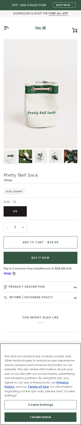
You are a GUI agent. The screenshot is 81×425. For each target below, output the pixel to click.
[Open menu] (10, 28)
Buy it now (41, 258)
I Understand (40, 417)
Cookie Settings (40, 405)
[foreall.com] (41, 28)
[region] (40, 384)
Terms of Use (38, 387)
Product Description (27, 287)
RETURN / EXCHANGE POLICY (31, 297)
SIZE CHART (14, 191)
